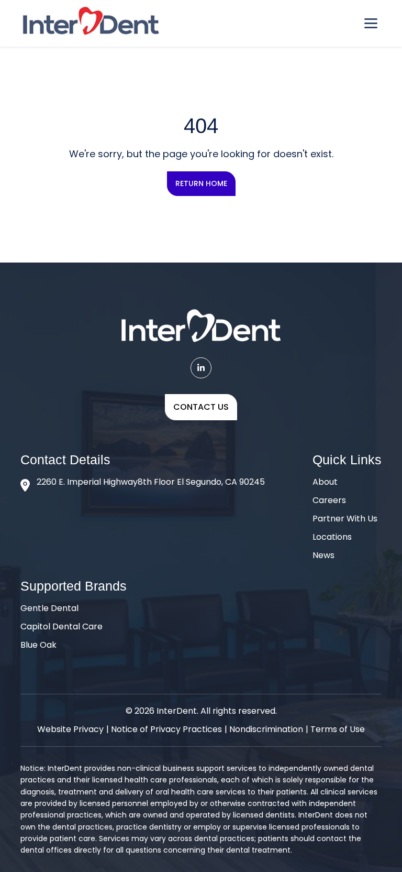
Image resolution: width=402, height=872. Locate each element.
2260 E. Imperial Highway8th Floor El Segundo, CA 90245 (151, 482)
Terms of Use (337, 729)
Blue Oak (38, 645)
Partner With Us (344, 519)
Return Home (201, 183)
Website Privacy (70, 729)
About (325, 482)
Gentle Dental (49, 608)
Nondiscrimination (266, 729)
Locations (332, 537)
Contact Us (201, 407)
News (323, 555)
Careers (329, 500)
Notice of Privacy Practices (166, 729)
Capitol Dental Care (61, 626)
